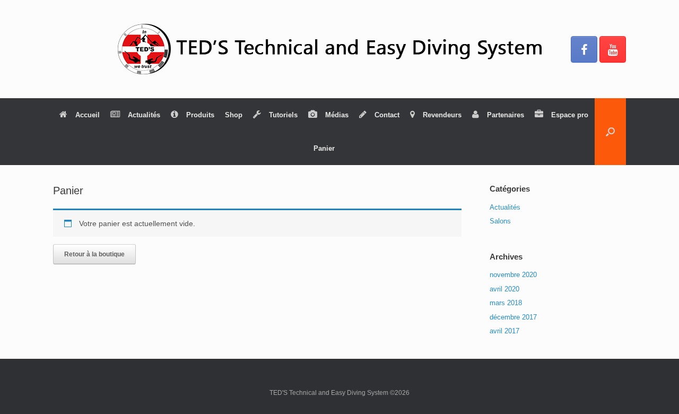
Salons (500, 221)
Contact (387, 115)
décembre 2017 (513, 317)
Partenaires (505, 115)
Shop (233, 115)
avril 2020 (504, 289)
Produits (200, 115)
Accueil (87, 115)
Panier (324, 148)
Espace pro (569, 115)
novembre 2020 (513, 275)
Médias (337, 115)
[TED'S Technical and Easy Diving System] (339, 49)
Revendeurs (442, 115)
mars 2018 (506, 303)
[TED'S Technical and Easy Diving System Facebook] (584, 49)
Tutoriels (283, 115)
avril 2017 (504, 331)
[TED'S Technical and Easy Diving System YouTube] (612, 49)
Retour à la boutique (94, 254)
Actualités (144, 115)
